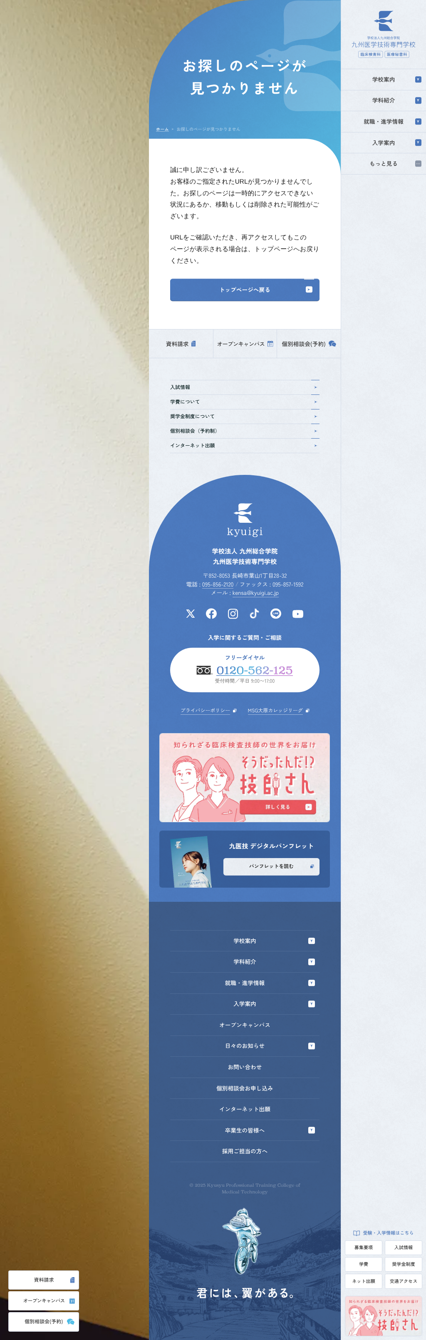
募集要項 (363, 1247)
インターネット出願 (192, 445)
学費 (363, 1264)
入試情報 (403, 1247)
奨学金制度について (192, 416)
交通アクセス (404, 1281)
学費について (185, 401)
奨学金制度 (403, 1264)
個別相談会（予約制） (195, 430)
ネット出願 (363, 1281)
